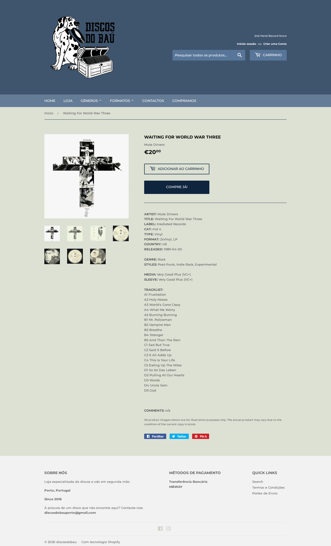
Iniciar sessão (246, 44)
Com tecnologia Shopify (100, 542)
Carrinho (272, 55)
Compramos (184, 101)
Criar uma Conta (275, 44)
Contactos (153, 101)
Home (49, 101)
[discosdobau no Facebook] (160, 529)
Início (48, 113)
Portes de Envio (264, 493)
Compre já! (177, 187)
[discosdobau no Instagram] (168, 529)
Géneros (90, 101)
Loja (67, 101)
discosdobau (66, 542)
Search (257, 482)
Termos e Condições (268, 487)
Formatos (120, 101)
